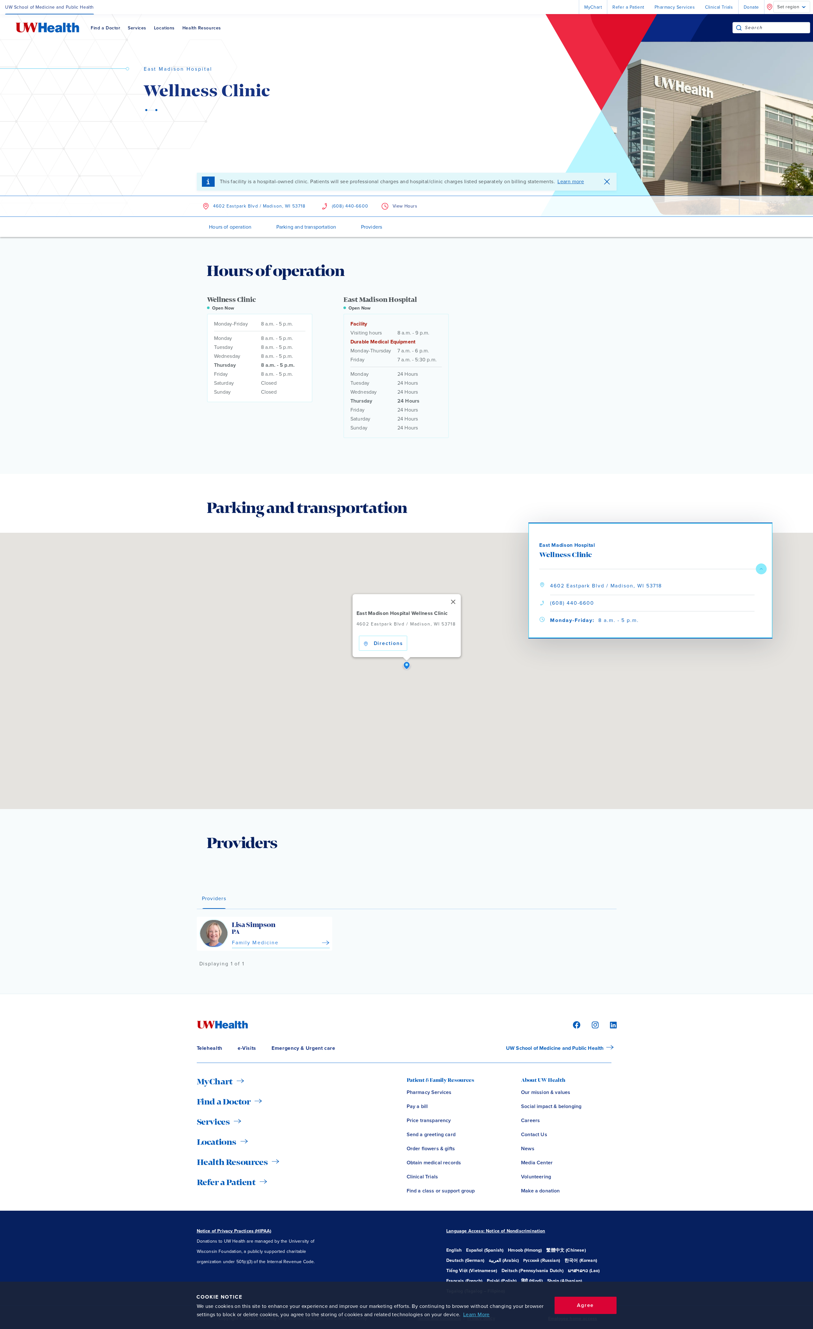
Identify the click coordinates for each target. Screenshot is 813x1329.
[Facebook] (575, 1024)
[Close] (453, 601)
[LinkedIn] (610, 1024)
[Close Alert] (607, 182)
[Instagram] (594, 1024)
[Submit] (739, 27)
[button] (407, 666)
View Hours (405, 206)
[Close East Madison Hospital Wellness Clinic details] (761, 568)
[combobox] (777, 27)
